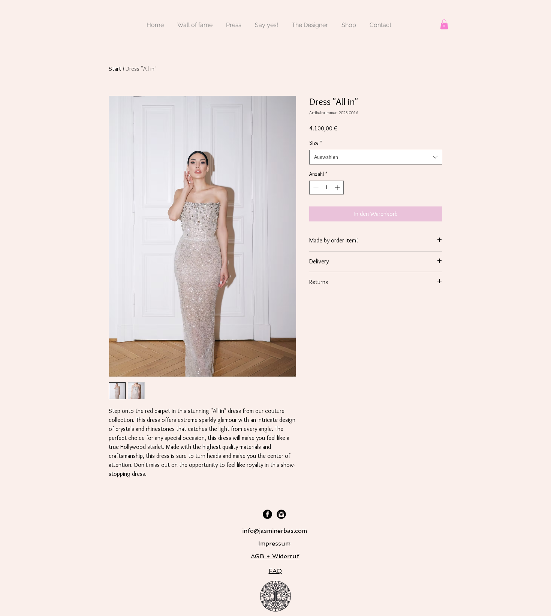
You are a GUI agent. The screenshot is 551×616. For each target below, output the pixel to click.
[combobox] (375, 157)
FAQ (275, 570)
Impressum (274, 543)
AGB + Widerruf (275, 556)
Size (315, 142)
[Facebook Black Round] (267, 514)
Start (115, 68)
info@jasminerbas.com (274, 530)
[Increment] (338, 187)
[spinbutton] (326, 187)
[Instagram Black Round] (281, 514)
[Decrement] (315, 187)
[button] (444, 24)
